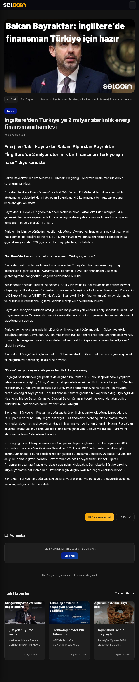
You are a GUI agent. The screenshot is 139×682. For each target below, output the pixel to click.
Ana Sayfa (27, 99)
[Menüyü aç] (132, 5)
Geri (13, 99)
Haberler (43, 99)
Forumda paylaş (101, 516)
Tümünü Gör (123, 593)
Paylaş (127, 516)
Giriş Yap (69, 555)
